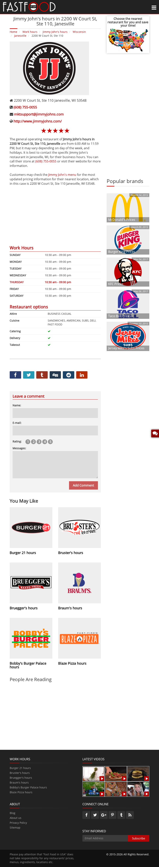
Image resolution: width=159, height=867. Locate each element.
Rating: (17, 441)
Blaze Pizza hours (21, 792)
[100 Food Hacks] (93, 773)
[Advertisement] (55, 213)
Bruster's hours (20, 773)
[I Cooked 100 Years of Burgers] (138, 773)
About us (15, 818)
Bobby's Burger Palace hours (28, 787)
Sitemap (15, 827)
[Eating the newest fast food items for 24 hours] (138, 789)
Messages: (19, 448)
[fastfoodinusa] (29, 6)
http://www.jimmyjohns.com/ (38, 121)
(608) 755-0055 (25, 107)
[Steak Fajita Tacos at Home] (115, 773)
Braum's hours (19, 782)
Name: (17, 405)
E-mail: (17, 423)
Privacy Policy (18, 823)
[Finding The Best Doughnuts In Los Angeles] (115, 789)
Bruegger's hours (21, 777)
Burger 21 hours (20, 768)
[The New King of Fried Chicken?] (93, 789)
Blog (12, 813)
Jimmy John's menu (62, 175)
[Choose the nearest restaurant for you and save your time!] (128, 40)
